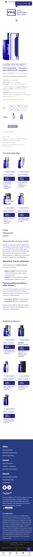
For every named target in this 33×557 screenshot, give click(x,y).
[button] (16, 20)
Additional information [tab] (8, 233)
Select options (7, 178)
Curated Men (22, 64)
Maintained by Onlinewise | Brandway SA (16, 549)
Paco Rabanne (20, 65)
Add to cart (12, 126)
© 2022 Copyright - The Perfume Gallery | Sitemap (16, 543)
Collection (5, 117)
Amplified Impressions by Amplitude (14, 144)
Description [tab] (5, 230)
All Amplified (6, 64)
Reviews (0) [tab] (6, 236)
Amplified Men (15, 64)
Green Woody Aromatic (9, 65)
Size (4, 108)
